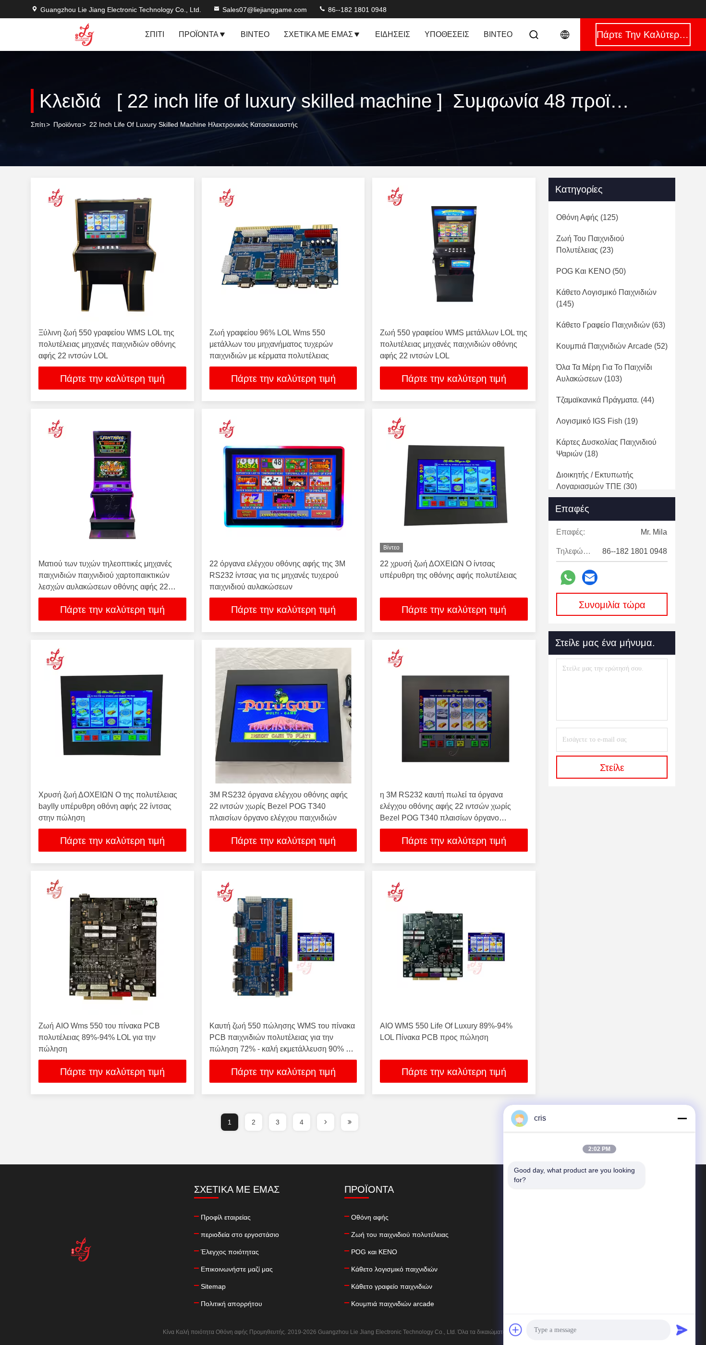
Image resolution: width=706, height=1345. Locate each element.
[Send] (682, 1329)
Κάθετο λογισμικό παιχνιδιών (394, 1269)
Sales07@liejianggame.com (264, 9)
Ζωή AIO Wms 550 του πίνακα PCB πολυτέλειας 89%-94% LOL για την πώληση (99, 1037)
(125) (587, 217)
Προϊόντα (199, 34)
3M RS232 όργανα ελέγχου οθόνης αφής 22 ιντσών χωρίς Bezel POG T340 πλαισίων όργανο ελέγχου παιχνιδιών (278, 806)
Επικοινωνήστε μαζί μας (237, 1269)
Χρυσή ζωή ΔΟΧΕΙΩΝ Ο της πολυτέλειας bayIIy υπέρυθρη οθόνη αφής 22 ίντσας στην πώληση (107, 806)
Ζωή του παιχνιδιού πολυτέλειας (400, 1234)
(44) (605, 400)
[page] (325, 1122)
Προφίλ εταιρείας (226, 1217)
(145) (606, 298)
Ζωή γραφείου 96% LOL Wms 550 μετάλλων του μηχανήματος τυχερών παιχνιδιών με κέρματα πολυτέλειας (271, 344)
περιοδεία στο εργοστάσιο (240, 1234)
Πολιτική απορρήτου (231, 1304)
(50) (591, 271)
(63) (610, 325)
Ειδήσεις (392, 34)
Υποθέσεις (447, 34)
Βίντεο (255, 34)
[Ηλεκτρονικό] (590, 577)
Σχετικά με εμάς (318, 34)
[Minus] (682, 1118)
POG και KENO (374, 1252)
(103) (604, 373)
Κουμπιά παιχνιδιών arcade (392, 1304)
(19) (597, 421)
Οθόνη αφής (370, 1217)
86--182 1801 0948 (356, 9)
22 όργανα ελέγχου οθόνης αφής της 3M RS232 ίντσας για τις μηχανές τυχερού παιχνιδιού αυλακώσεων (277, 575)
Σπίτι (154, 34)
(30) (596, 480)
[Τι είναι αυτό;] (568, 577)
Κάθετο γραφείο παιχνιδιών (391, 1286)
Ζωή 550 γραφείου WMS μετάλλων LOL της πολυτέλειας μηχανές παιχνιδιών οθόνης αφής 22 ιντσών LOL (453, 344)
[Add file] (516, 1329)
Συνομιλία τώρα (612, 604)
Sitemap (213, 1286)
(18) (606, 448)
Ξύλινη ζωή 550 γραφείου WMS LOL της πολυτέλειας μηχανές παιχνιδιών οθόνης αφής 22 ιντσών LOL (107, 344)
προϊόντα (67, 124)
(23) (590, 244)
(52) (612, 346)
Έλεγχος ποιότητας (230, 1252)
